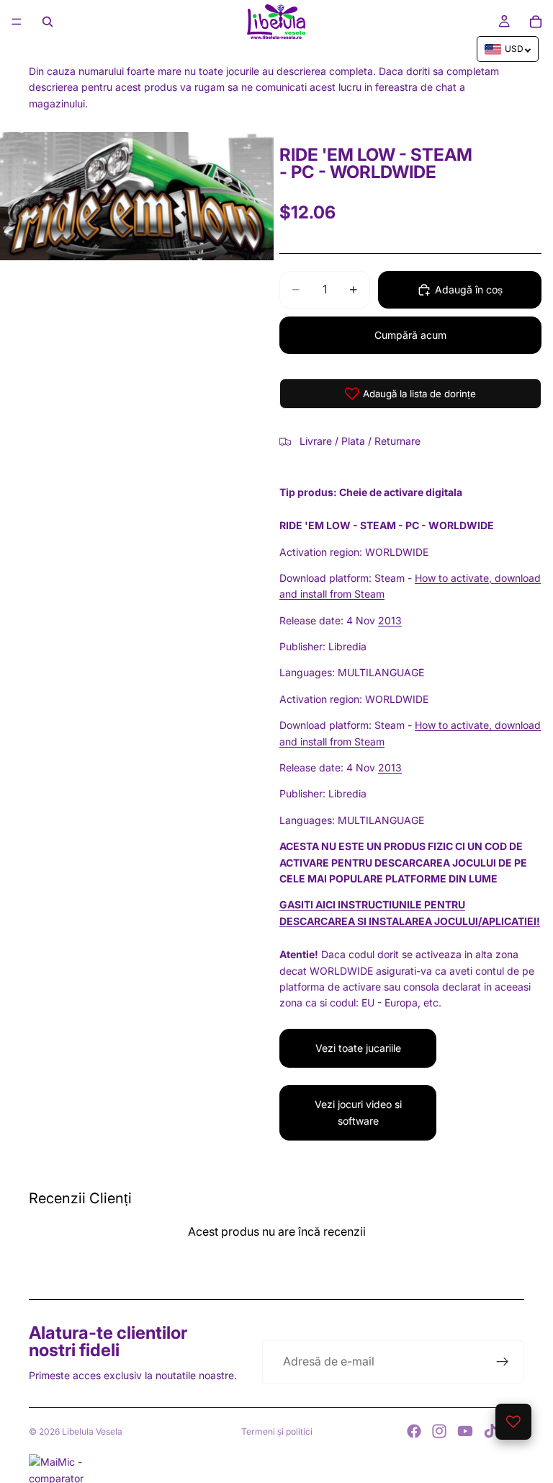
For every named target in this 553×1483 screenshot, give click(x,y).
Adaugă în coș (469, 289)
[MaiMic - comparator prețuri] (276, 1468)
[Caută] (47, 21)
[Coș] (536, 21)
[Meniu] (16, 21)
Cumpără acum (410, 335)
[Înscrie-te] (502, 1362)
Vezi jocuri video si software (358, 1112)
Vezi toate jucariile (358, 1048)
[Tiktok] (490, 1431)
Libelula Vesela (92, 1431)
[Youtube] (465, 1431)
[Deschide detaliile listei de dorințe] (513, 1422)
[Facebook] (414, 1431)
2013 (390, 620)
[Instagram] (439, 1431)
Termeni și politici (277, 1431)
